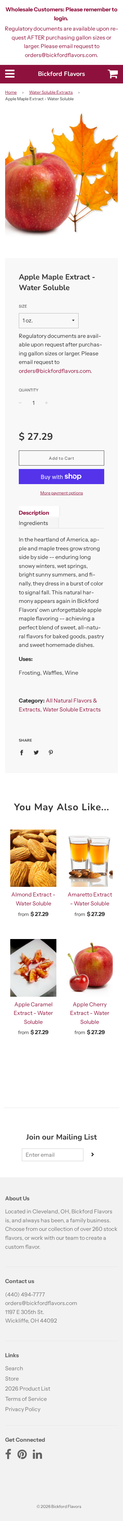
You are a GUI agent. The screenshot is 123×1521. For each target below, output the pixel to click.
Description (34, 512)
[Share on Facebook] (23, 752)
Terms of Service (26, 1398)
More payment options (61, 492)
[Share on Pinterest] (51, 752)
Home (11, 92)
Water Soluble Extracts (51, 92)
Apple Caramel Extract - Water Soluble (33, 1013)
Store (12, 1378)
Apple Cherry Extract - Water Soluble (89, 1013)
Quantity (28, 390)
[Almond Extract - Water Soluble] (33, 858)
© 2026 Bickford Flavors (59, 1506)
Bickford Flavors (61, 74)
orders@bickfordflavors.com (55, 370)
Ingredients (33, 522)
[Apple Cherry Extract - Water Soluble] (90, 968)
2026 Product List (27, 1388)
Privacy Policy (22, 1409)
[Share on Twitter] (36, 752)
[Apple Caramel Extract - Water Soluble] (33, 967)
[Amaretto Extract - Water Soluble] (90, 858)
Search (14, 1368)
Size (23, 306)
